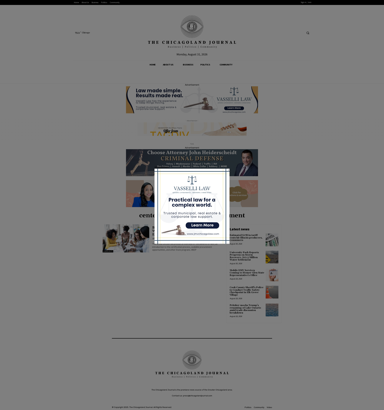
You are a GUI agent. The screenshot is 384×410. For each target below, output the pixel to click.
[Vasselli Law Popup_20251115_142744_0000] (192, 243)
